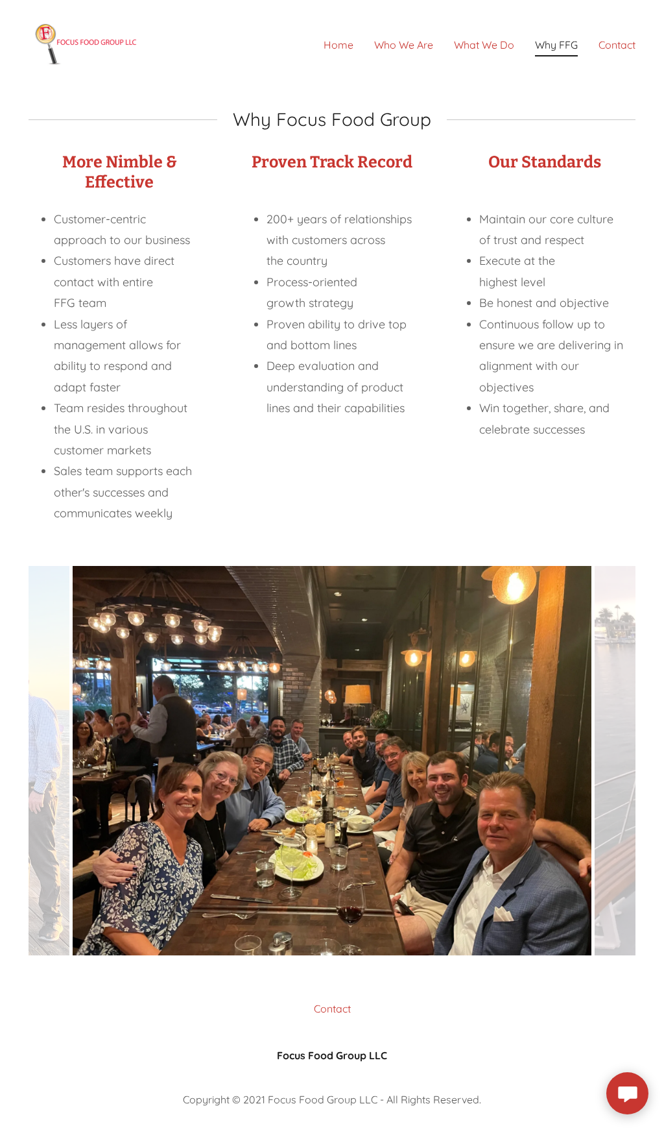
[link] (88, 41)
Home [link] (338, 44)
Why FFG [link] (556, 44)
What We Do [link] (484, 44)
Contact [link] (617, 44)
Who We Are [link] (403, 44)
